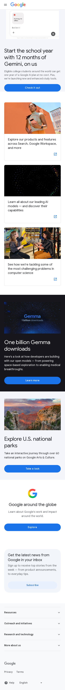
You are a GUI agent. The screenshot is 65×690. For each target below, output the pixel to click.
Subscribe (32, 585)
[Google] (18, 4)
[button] (53, 34)
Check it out (32, 87)
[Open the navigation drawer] (5, 4)
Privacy (8, 671)
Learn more (33, 380)
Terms (20, 671)
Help (11, 682)
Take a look (32, 468)
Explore (32, 527)
